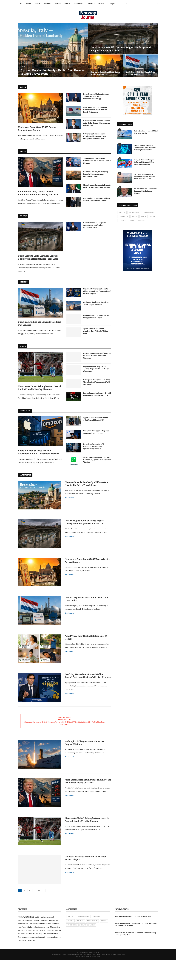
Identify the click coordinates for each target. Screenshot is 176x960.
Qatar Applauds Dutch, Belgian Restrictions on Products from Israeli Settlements (95, 109)
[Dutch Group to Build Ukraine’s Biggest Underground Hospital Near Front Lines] (123, 38)
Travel (134, 216)
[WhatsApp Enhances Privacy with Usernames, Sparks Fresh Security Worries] (73, 461)
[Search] (157, 3)
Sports (67, 4)
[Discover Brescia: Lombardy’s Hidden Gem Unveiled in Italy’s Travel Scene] (53, 50)
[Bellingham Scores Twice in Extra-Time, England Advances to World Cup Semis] (73, 383)
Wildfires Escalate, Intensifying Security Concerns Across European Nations (95, 174)
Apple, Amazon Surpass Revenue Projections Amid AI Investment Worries (38, 452)
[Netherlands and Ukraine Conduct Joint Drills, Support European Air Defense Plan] (73, 124)
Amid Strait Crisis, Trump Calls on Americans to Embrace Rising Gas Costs (38, 193)
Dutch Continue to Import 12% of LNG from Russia (146, 132)
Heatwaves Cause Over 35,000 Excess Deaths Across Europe (105, 73)
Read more (69, 498)
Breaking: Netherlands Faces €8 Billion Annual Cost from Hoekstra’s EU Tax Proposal (97, 291)
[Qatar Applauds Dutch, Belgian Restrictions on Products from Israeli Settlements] (73, 111)
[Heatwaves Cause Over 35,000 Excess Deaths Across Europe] (105, 65)
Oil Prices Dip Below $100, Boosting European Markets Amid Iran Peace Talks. (144, 176)
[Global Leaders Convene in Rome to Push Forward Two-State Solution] (73, 188)
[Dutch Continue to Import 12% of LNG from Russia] (124, 134)
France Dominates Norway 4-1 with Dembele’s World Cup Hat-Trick (97, 394)
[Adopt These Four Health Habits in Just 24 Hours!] (39, 648)
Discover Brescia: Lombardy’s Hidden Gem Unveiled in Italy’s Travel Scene (53, 71)
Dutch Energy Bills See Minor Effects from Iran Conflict (140, 73)
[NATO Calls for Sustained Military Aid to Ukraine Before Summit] (73, 202)
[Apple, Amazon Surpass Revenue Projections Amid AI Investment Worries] (40, 431)
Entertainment (134, 212)
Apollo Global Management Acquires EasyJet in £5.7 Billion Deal (95, 330)
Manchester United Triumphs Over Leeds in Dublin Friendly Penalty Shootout (40, 388)
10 (39, 890)
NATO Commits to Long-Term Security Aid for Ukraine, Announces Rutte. (95, 225)
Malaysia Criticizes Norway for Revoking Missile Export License (145, 191)
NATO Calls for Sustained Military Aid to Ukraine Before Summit (96, 199)
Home (20, 4)
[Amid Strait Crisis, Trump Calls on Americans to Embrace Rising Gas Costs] (40, 172)
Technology (78, 4)
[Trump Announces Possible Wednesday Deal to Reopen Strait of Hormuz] (73, 162)
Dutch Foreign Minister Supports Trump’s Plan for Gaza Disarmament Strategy (96, 96)
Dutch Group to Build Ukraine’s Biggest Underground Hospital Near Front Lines (38, 257)
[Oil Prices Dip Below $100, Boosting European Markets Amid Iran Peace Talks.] (124, 178)
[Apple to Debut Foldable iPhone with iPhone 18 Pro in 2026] (73, 421)
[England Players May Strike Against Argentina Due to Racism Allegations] (73, 370)
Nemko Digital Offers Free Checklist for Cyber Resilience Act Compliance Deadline (145, 147)
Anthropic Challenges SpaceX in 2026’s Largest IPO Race (95, 303)
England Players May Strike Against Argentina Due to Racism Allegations (96, 368)
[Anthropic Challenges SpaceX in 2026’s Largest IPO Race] (73, 305)
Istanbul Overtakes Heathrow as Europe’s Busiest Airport (96, 316)
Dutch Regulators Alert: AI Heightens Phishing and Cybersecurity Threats (93, 446)
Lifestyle (91, 4)
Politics (57, 4)
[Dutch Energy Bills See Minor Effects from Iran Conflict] (140, 65)
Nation (28, 4)
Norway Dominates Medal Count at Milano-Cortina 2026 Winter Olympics (97, 355)
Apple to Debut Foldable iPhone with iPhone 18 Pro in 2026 (95, 418)
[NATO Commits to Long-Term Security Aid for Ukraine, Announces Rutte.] (73, 226)
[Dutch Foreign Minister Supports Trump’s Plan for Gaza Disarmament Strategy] (73, 97)
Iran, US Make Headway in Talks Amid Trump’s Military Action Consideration (145, 162)
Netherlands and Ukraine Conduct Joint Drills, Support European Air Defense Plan (96, 122)
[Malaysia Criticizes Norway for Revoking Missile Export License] (124, 192)
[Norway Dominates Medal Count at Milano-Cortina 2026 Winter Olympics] (73, 357)
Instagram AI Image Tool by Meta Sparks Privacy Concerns (96, 432)
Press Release (149, 212)
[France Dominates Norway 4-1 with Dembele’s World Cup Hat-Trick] (73, 396)
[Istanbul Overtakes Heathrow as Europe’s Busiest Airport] (73, 319)
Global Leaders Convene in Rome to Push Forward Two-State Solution (97, 186)
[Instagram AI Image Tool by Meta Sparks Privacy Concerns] (73, 434)
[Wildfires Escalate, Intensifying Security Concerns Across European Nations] (73, 175)
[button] (22, 50)
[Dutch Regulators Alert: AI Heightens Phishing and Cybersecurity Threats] (73, 447)
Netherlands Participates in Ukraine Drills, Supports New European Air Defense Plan (94, 136)
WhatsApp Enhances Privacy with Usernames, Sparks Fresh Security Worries (97, 459)
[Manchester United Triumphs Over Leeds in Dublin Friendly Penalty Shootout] (40, 367)
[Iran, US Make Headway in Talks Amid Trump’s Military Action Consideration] (124, 163)
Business (47, 4)
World (37, 4)
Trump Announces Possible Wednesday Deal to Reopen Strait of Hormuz (97, 160)
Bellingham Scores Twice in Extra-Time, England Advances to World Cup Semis (97, 382)
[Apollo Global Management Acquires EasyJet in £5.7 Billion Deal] (73, 332)
